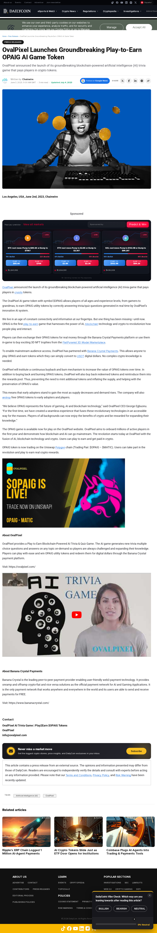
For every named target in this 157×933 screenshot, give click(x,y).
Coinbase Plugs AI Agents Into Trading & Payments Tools (127, 852)
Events (18, 2)
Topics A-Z (64, 889)
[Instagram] (131, 2)
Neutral (139, 908)
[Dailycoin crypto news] (17, 11)
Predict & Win (137, 224)
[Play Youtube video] (76, 615)
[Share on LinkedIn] (135, 81)
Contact (27, 2)
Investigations (112, 882)
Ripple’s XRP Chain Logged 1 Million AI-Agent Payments (22, 852)
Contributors (21, 889)
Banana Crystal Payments (102, 351)
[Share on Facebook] (129, 81)
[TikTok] (112, 2)
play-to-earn (30, 324)
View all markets (33, 224)
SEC (126, 882)
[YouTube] (122, 2)
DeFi (138, 889)
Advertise (38, 2)
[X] (135, 2)
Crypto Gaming (123, 889)
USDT (80, 356)
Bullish (104, 908)
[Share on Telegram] (142, 81)
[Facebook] (117, 2)
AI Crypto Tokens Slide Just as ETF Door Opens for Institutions (76, 852)
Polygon (60, 447)
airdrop (6, 397)
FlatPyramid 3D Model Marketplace (84, 342)
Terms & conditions (87, 908)
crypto (19, 292)
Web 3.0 (108, 889)
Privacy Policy (101, 775)
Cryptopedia (77, 882)
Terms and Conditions (79, 775)
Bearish (121, 908)
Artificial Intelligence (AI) (27, 796)
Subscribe (136, 751)
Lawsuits (137, 882)
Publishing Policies (24, 902)
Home (4, 36)
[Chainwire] (5, 80)
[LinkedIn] (126, 2)
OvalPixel (8, 287)
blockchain (91, 324)
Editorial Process (23, 895)
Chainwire (27, 79)
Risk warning (65, 908)
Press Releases (13, 36)
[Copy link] (148, 81)
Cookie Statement (68, 901)
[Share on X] (122, 81)
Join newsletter (53, 2)
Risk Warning (123, 775)
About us (8, 2)
